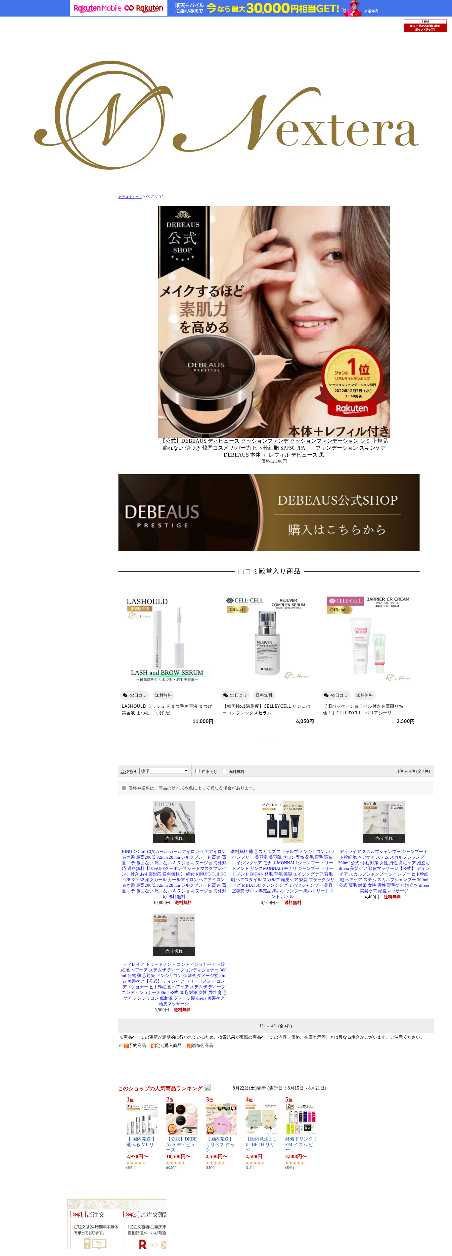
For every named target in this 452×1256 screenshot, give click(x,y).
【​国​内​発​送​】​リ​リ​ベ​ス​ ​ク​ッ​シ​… (220, 1145)
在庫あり (209, 771)
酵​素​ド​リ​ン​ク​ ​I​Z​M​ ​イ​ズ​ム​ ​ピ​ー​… (300, 1145)
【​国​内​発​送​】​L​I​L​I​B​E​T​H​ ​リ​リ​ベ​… (261, 1145)
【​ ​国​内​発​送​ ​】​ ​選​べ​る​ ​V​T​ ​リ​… (141, 1145)
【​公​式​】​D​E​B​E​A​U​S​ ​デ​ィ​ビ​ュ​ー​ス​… (181, 1145)
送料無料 (236, 771)
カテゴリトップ (130, 197)
